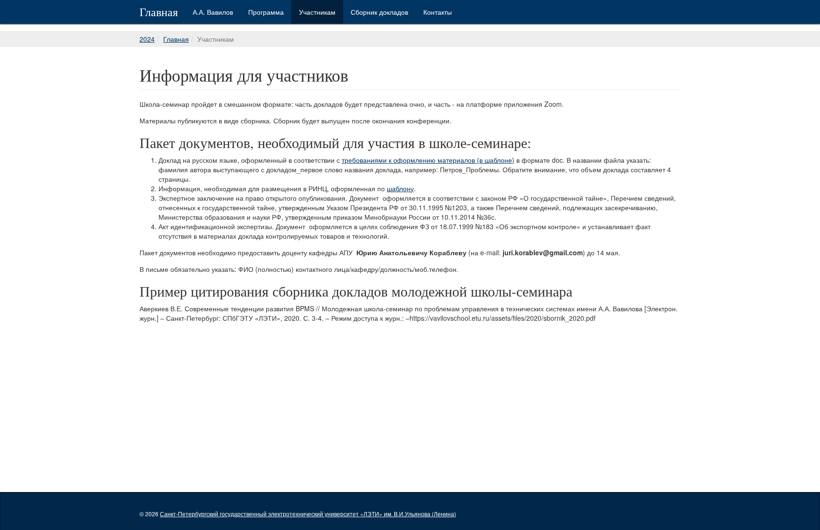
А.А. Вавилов (213, 12)
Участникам (317, 12)
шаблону (400, 188)
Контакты (437, 12)
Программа (266, 12)
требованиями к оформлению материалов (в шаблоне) (428, 160)
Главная (159, 11)
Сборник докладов (379, 12)
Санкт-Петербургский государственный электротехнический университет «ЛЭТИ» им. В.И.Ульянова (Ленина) (308, 514)
